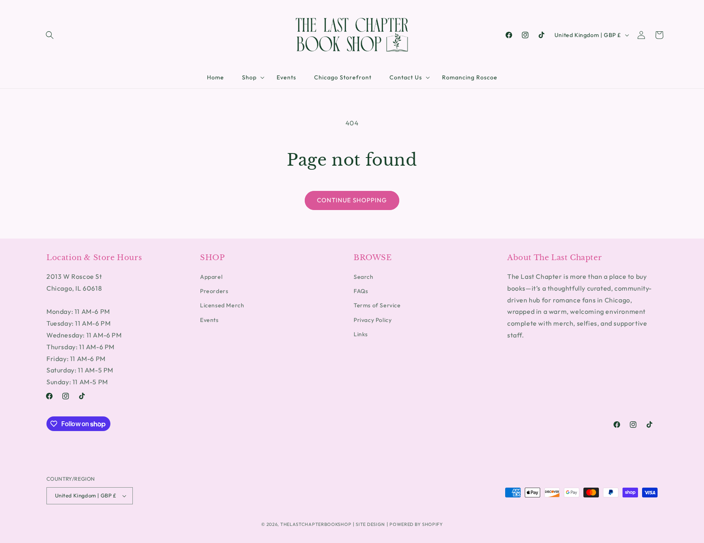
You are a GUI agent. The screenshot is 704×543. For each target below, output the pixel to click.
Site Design (370, 524)
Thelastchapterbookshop (315, 524)
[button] (50, 35)
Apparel (211, 276)
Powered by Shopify (416, 524)
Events (209, 320)
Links (361, 334)
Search (364, 276)
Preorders (214, 291)
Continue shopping (352, 200)
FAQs (361, 291)
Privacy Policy (373, 320)
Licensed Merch (222, 305)
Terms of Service (377, 305)
